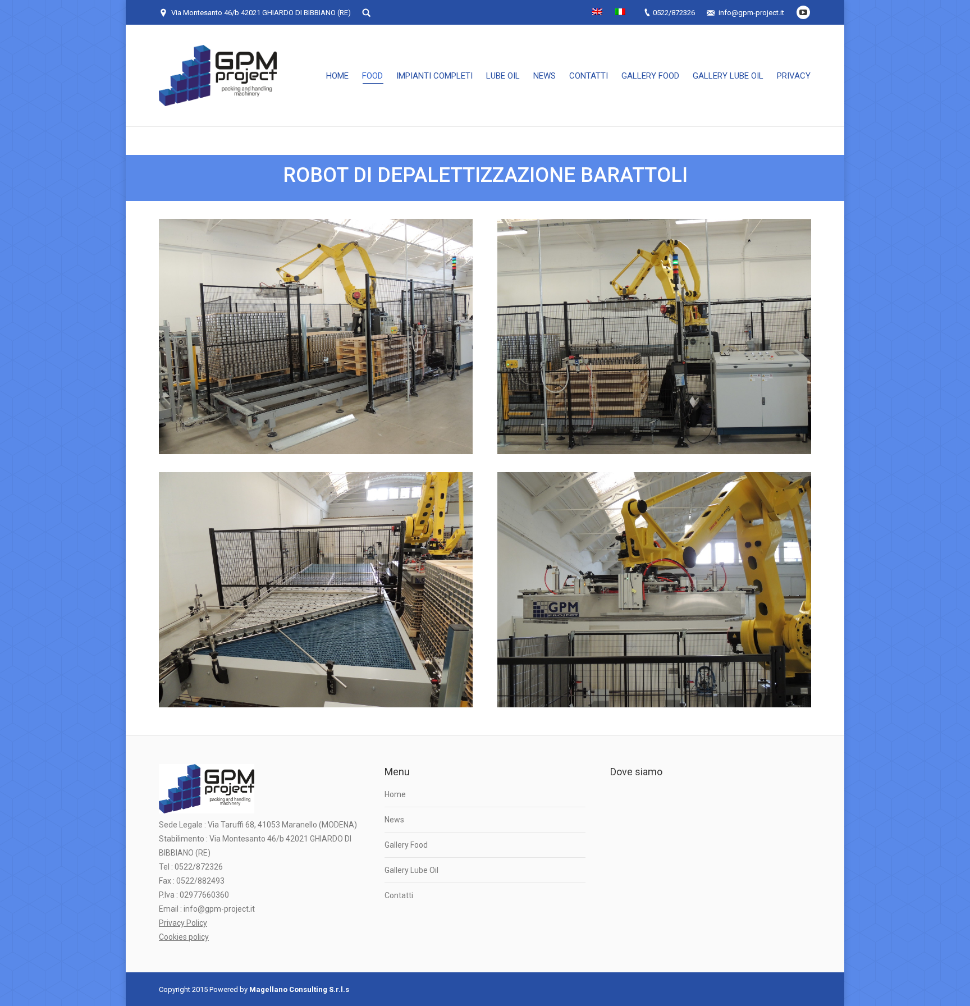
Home (395, 794)
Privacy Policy (183, 922)
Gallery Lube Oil (411, 870)
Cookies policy (184, 936)
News (394, 819)
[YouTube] (803, 12)
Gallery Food (406, 844)
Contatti (399, 895)
